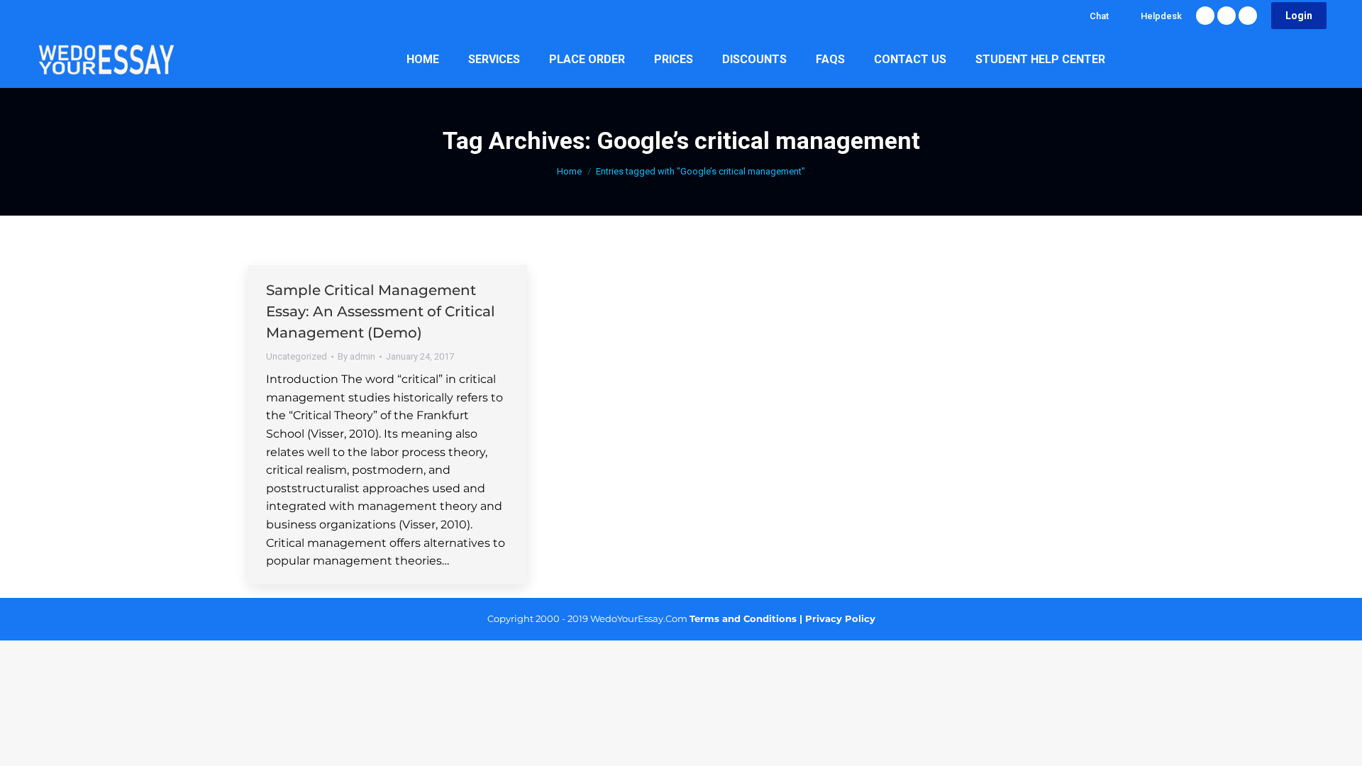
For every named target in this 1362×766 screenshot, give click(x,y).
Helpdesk (1161, 16)
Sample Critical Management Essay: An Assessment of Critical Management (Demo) (380, 311)
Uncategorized (296, 356)
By (356, 356)
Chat (1099, 16)
